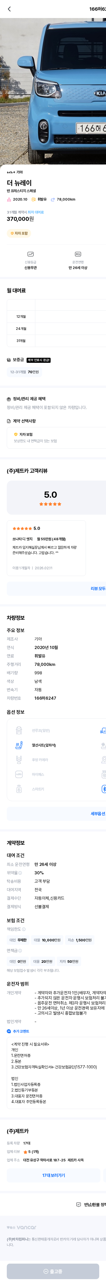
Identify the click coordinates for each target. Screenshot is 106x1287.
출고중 (56, 1271)
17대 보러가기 (53, 1175)
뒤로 (9, 9)
